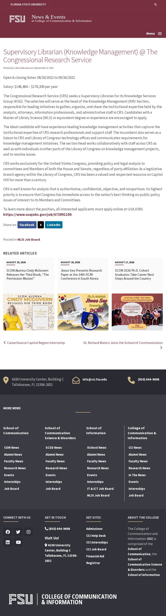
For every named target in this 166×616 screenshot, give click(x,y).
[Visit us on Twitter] (18, 532)
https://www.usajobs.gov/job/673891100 (37, 214)
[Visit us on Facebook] (7, 532)
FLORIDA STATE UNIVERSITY (28, 4)
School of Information (144, 575)
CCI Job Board (96, 549)
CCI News (135, 448)
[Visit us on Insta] (28, 532)
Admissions (94, 529)
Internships (12, 482)
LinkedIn (53, 225)
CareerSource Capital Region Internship (35, 343)
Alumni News (13, 454)
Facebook (27, 225)
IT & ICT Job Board (100, 489)
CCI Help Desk (96, 536)
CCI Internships (97, 542)
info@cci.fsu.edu (95, 379)
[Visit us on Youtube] (18, 542)
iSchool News (96, 448)
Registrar (93, 563)
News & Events (48, 17)
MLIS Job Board (29, 240)
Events (9, 475)
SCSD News (54, 448)
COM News (11, 448)
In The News (137, 475)
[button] (155, 4)
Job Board (11, 489)
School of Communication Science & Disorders (145, 564)
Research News (15, 468)
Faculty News (13, 461)
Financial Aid (95, 556)
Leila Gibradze (22, 67)
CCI (150, 539)
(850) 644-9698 (148, 379)
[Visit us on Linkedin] (7, 542)
